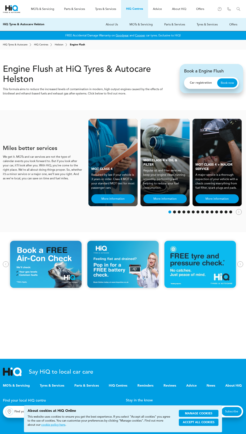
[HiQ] (16, 371)
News (211, 385)
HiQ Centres (118, 385)
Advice (191, 385)
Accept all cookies (198, 422)
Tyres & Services (207, 24)
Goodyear (122, 35)
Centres (41, 44)
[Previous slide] (6, 264)
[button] (169, 212)
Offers (233, 24)
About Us (112, 24)
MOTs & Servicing (141, 24)
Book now (227, 83)
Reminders (145, 385)
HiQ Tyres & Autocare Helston (23, 24)
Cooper (140, 35)
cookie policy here (53, 425)
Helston (59, 44)
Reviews (170, 385)
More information (113, 198)
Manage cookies (198, 413)
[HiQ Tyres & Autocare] (11, 9)
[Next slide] (239, 212)
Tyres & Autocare (15, 44)
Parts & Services (174, 24)
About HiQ (233, 385)
